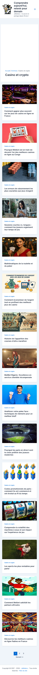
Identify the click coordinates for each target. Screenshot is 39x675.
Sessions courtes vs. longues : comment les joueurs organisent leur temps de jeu (18, 227)
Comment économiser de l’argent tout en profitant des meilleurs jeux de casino (19, 302)
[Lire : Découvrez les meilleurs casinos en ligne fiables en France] (19, 622)
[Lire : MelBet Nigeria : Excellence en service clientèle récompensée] (19, 358)
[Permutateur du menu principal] (35, 9)
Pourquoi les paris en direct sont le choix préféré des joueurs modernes (18, 452)
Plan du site (23, 671)
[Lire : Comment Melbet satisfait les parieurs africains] (19, 586)
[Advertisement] (19, 49)
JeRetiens (24, 668)
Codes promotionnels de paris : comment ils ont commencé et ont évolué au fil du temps (18, 491)
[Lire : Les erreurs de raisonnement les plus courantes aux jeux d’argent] (19, 172)
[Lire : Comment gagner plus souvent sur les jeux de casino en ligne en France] (19, 94)
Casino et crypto (9, 107)
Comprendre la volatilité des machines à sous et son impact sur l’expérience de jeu (18, 529)
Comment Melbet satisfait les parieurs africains (17, 603)
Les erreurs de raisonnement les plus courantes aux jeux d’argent (18, 189)
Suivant (19, 657)
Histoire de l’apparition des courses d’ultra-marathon (16, 340)
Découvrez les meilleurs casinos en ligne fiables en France (18, 640)
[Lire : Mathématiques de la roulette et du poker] (19, 247)
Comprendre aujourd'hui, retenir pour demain (21, 7)
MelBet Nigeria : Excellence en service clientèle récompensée (18, 376)
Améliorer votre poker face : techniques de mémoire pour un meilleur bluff (18, 413)
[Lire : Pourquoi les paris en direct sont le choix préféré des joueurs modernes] (19, 433)
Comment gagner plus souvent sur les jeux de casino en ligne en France (19, 113)
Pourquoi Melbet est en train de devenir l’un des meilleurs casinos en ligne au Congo (19, 152)
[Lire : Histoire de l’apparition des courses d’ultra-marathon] (19, 322)
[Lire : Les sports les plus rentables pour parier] (19, 549)
